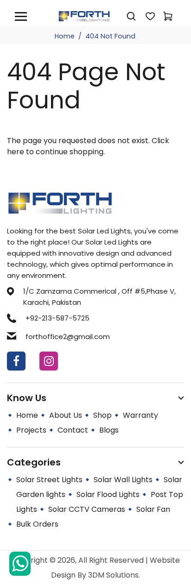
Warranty (140, 415)
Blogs (109, 430)
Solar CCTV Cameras (86, 509)
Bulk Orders (37, 524)
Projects (31, 430)
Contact (72, 430)
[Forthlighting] (84, 15)
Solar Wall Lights (123, 479)
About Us (65, 415)
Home (65, 36)
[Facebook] (16, 361)
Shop (102, 415)
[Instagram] (48, 361)
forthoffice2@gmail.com (67, 336)
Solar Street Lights (49, 479)
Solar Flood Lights (108, 494)
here (15, 151)
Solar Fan (153, 509)
